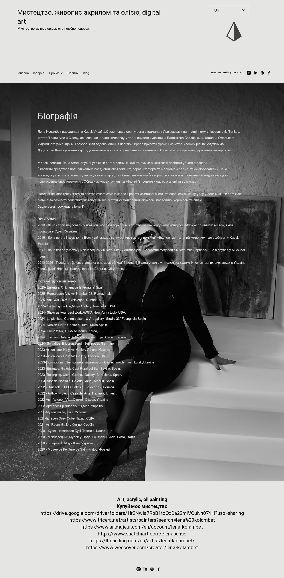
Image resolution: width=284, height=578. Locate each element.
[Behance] (262, 73)
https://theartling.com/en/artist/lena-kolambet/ (142, 540)
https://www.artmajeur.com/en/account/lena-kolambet (142, 527)
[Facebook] (269, 73)
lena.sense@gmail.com (227, 72)
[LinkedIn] (255, 73)
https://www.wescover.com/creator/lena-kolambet (142, 547)
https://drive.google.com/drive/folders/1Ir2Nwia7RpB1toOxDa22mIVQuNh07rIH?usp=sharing (142, 513)
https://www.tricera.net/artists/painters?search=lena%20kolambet (142, 520)
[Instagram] (249, 73)
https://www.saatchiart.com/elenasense (142, 534)
